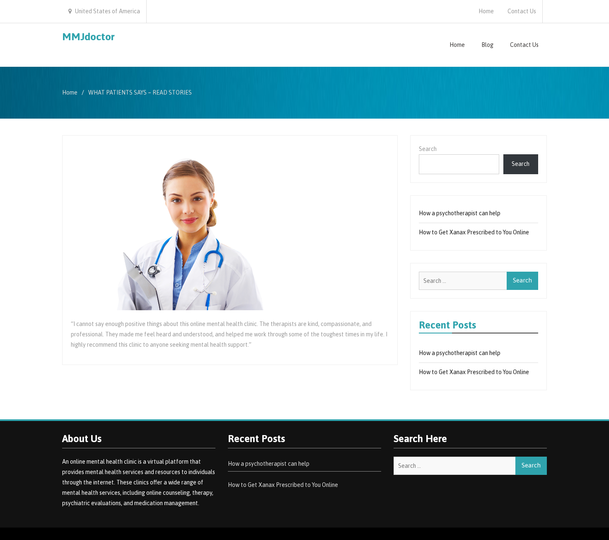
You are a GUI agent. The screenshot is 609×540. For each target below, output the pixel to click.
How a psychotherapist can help (459, 213)
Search (428, 149)
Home (486, 11)
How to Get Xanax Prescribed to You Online (474, 232)
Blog (487, 44)
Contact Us (522, 11)
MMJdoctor (88, 36)
